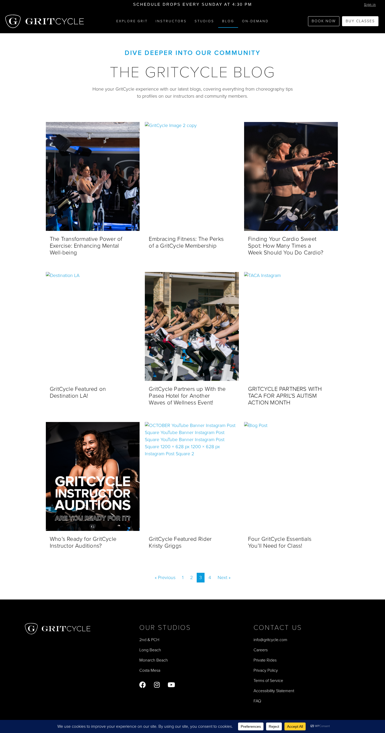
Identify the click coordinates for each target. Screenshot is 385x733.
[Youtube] (171, 684)
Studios (204, 21)
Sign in (370, 4)
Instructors (171, 21)
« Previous (165, 577)
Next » (224, 577)
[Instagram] (157, 684)
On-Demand (255, 21)
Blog (228, 21)
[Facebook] (142, 684)
